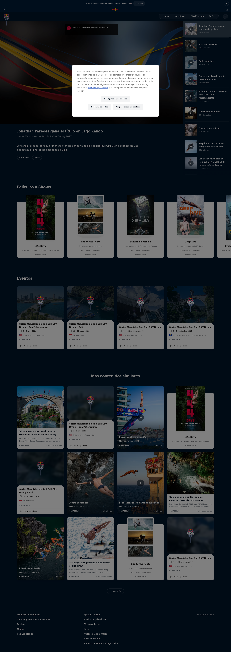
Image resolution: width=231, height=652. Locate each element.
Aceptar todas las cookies (128, 107)
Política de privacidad (98, 87)
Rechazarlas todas (99, 107)
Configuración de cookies (115, 99)
